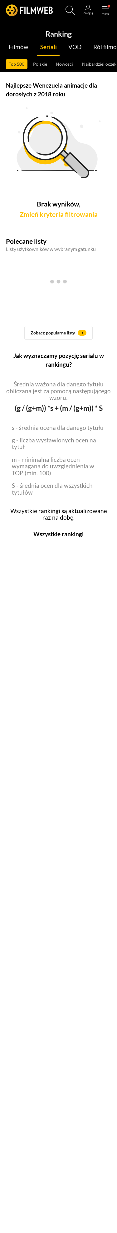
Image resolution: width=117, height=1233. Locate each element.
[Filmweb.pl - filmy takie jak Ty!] (29, 10)
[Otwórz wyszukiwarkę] (70, 10)
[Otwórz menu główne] (105, 10)
